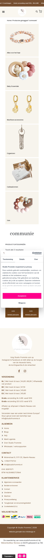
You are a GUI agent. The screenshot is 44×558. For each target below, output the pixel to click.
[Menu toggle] (3, 11)
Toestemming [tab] (8, 259)
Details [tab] (22, 259)
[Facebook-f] (19, 371)
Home (9, 20)
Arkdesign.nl (30, 532)
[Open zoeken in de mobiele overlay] (37, 11)
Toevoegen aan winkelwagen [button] (13, 311)
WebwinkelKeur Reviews (10, 543)
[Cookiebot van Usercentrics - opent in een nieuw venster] (32, 253)
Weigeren (22, 303)
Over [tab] (36, 259)
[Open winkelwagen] (40, 11)
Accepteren (22, 296)
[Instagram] (25, 371)
